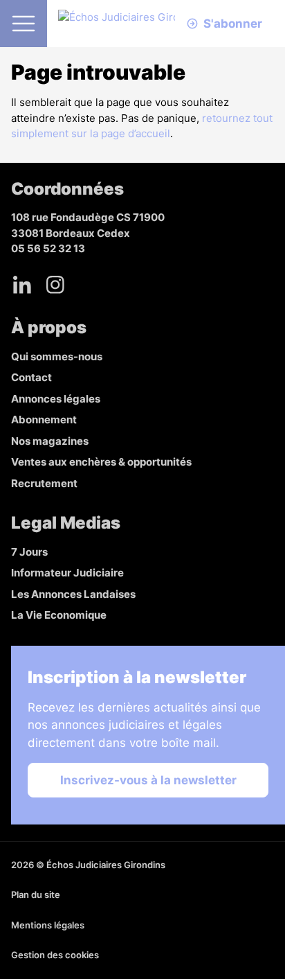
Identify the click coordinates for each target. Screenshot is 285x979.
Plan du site (35, 894)
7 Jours (29, 551)
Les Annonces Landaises (73, 594)
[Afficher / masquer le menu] (23, 23)
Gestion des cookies (55, 954)
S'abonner (232, 23)
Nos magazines (50, 441)
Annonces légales (55, 398)
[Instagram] (55, 285)
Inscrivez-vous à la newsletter (148, 780)
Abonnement (44, 419)
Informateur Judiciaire (67, 572)
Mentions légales (47, 925)
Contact (31, 377)
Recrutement (44, 483)
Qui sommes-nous (56, 356)
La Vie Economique (59, 614)
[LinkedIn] (22, 285)
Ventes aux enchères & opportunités (101, 461)
